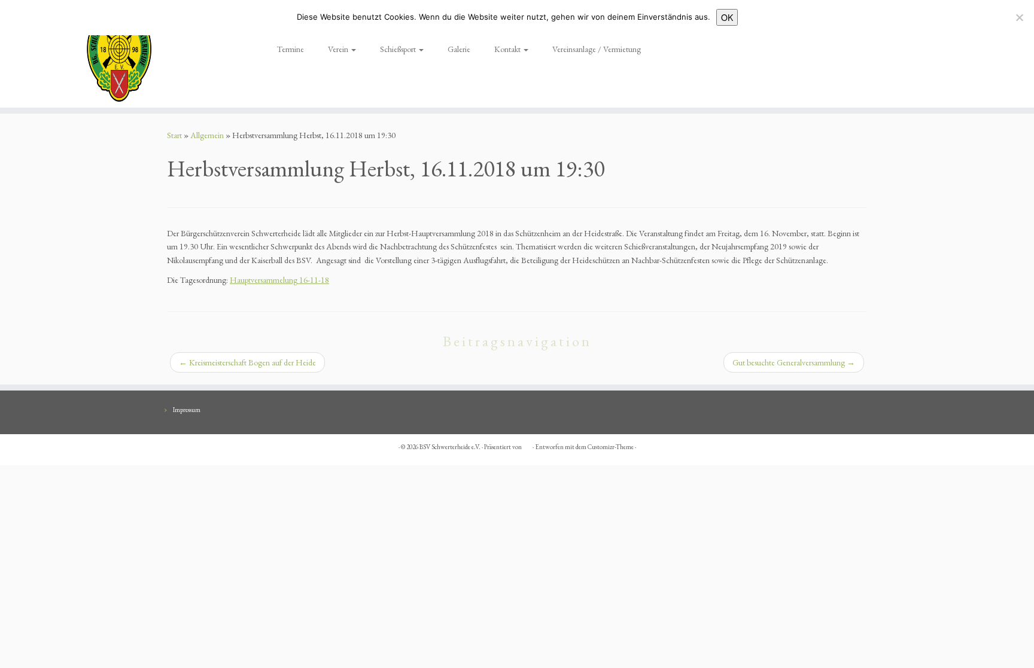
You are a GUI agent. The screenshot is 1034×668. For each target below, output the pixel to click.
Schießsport (399, 49)
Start (174, 135)
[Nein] (1019, 17)
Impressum (186, 409)
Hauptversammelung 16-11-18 (279, 279)
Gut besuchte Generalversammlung (793, 362)
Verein (339, 49)
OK (727, 17)
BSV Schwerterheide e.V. (449, 447)
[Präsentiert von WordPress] (527, 445)
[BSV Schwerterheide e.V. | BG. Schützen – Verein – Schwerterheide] (119, 54)
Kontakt (508, 49)
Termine (290, 49)
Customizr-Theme (611, 447)
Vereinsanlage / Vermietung (596, 49)
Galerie (459, 49)
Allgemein (207, 135)
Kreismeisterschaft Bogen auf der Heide (247, 362)
